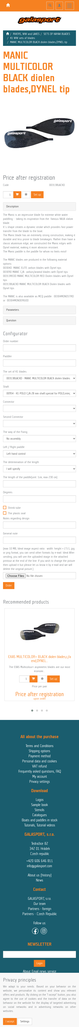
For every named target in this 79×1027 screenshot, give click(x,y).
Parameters (12, 309)
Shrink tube (14, 507)
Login (39, 963)
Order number (10, 341)
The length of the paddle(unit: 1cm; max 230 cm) (30, 477)
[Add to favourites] (26, 194)
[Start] (7, 33)
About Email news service (39, 971)
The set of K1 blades (15, 371)
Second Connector (13, 416)
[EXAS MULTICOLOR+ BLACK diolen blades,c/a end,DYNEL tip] (39, 631)
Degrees (7, 492)
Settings (24, 1021)
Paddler (7, 356)
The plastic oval (17, 513)
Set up (37, 194)
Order (9, 585)
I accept (10, 1021)
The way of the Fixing (15, 431)
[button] (32, 711)
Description (12, 206)
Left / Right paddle (14, 447)
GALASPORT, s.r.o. (39, 899)
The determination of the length (21, 462)
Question (11, 320)
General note (10, 533)
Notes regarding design (16, 518)
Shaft (6, 386)
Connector (8, 401)
